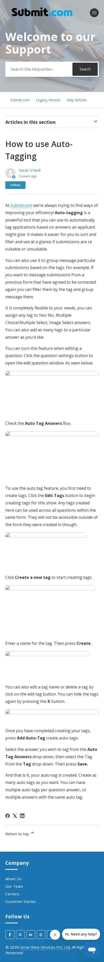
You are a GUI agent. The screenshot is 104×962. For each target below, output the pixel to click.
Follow (15, 185)
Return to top (17, 833)
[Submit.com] (42, 21)
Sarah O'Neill (30, 170)
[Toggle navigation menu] (94, 12)
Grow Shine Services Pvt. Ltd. (45, 947)
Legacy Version (49, 99)
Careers (12, 893)
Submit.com (20, 99)
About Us (13, 878)
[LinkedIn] (22, 815)
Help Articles (77, 99)
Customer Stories (20, 901)
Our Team (14, 886)
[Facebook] (7, 815)
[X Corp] (15, 815)
